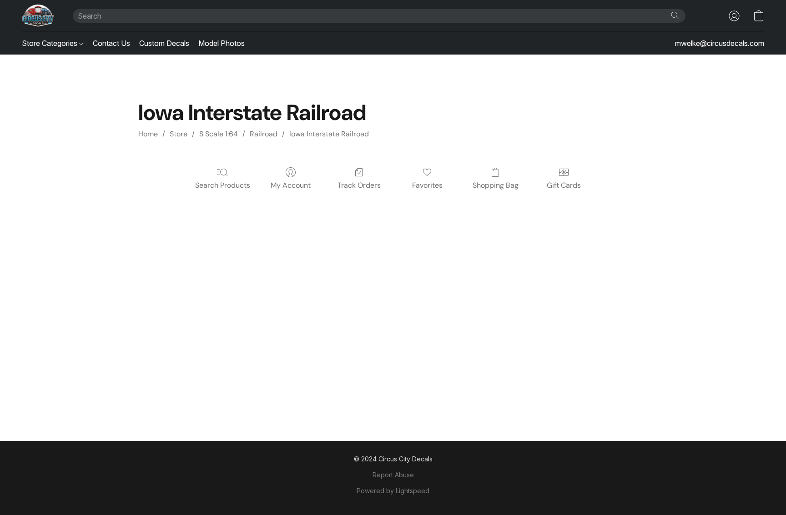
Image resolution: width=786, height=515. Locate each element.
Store (178, 134)
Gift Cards (564, 185)
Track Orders (359, 185)
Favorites (427, 185)
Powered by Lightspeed (393, 491)
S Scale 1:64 (218, 134)
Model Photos (221, 43)
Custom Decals (164, 43)
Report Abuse (393, 475)
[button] (38, 16)
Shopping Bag (496, 185)
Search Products (222, 185)
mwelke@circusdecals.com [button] (719, 43)
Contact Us (111, 43)
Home (148, 134)
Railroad (263, 134)
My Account (291, 185)
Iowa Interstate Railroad (329, 134)
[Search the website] (675, 15)
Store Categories (50, 43)
